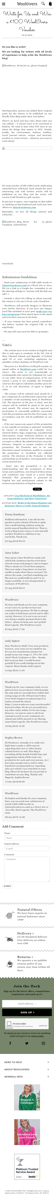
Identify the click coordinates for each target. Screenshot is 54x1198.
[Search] (43, 4)
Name (7, 833)
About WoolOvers (16, 1069)
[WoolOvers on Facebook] (10, 1043)
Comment (9, 854)
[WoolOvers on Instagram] (43, 1043)
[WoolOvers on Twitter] (27, 1043)
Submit (7, 886)
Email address (11, 844)
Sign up (26, 1012)
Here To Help (13, 1062)
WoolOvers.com (28, 369)
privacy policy (37, 1036)
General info (13, 1076)
